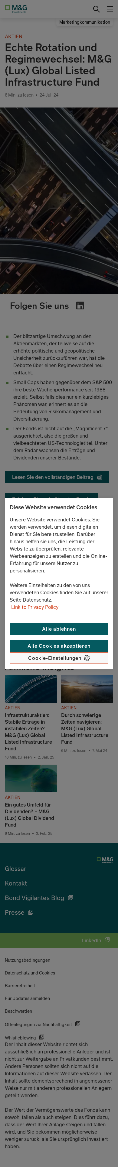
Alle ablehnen (59, 629)
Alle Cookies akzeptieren (59, 646)
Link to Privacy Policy (34, 607)
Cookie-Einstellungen (54, 658)
